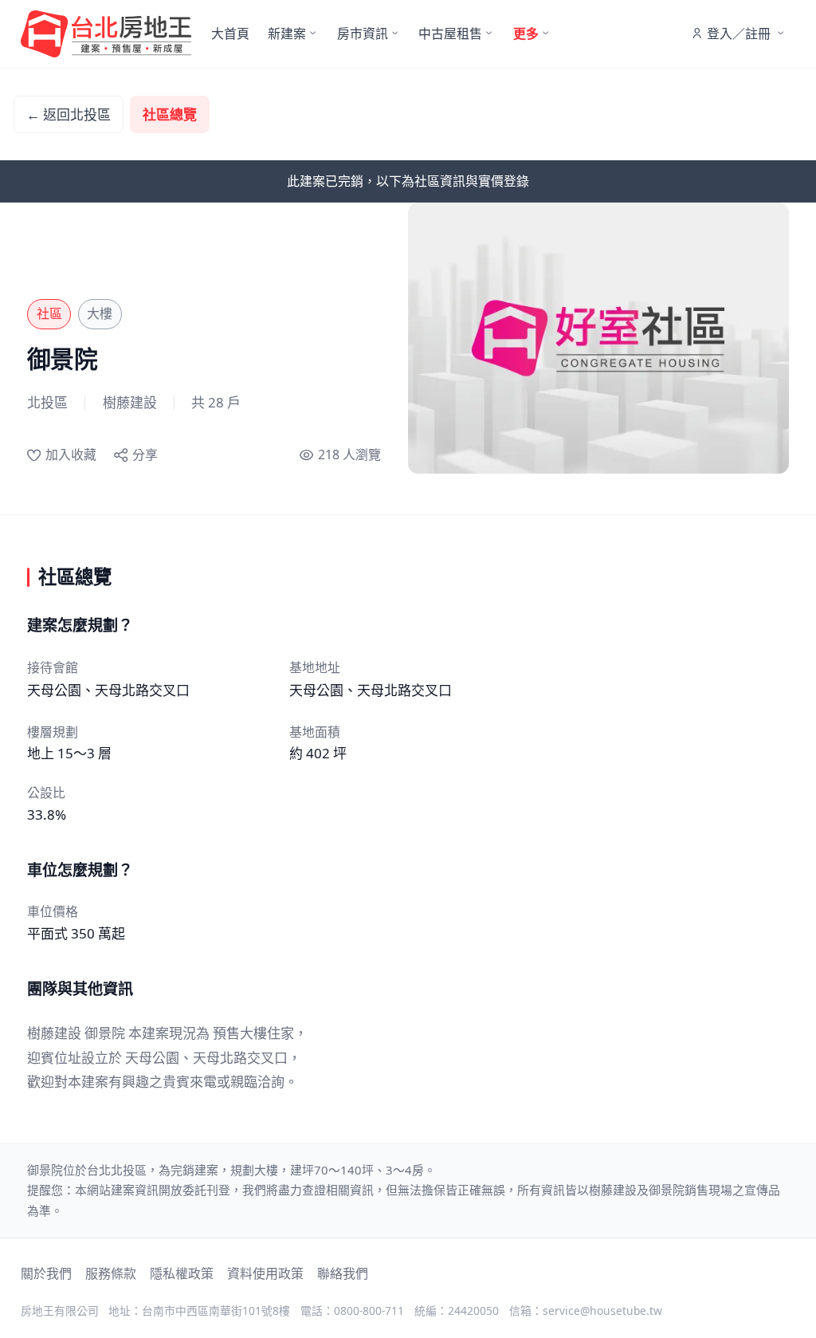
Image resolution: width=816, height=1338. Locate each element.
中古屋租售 (450, 33)
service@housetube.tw (602, 1310)
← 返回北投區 (68, 114)
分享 (145, 454)
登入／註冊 (739, 33)
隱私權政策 (182, 1273)
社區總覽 (170, 114)
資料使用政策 (265, 1273)
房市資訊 (362, 33)
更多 (526, 33)
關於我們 (46, 1273)
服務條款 (110, 1273)
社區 (49, 313)
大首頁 (230, 33)
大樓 (99, 313)
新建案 (287, 33)
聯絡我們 (342, 1273)
